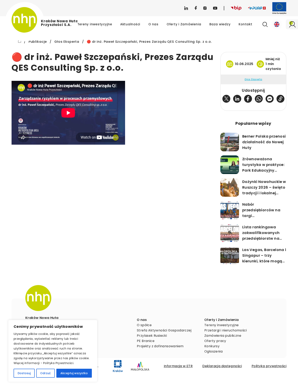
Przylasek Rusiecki (152, 335)
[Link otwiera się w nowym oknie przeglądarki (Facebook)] (248, 99)
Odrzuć (45, 373)
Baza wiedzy (219, 24)
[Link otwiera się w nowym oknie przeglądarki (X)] (226, 99)
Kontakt (245, 24)
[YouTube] (215, 8)
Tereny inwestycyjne (94, 24)
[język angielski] (276, 24)
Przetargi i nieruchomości (225, 330)
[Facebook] (196, 8)
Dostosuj (24, 373)
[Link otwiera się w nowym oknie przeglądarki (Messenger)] (269, 99)
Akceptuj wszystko (74, 373)
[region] (52, 351)
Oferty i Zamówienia (184, 24)
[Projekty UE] (279, 8)
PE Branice (145, 341)
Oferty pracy (215, 341)
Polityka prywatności (269, 366)
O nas (153, 24)
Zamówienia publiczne (222, 335)
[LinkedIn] (186, 8)
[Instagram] (205, 8)
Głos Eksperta (253, 79)
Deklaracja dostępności (222, 366)
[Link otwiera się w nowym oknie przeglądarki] (118, 366)
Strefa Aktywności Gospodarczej (164, 330)
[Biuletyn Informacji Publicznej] (236, 8)
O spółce (144, 325)
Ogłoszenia (213, 351)
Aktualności (130, 24)
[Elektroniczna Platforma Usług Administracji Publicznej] (257, 8)
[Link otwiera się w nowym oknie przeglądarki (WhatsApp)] (259, 99)
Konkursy (212, 346)
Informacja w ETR (178, 366)
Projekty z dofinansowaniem (160, 346)
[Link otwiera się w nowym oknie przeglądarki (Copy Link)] (280, 99)
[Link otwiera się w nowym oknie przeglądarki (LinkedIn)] (237, 99)
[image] (38, 298)
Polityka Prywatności (58, 363)
